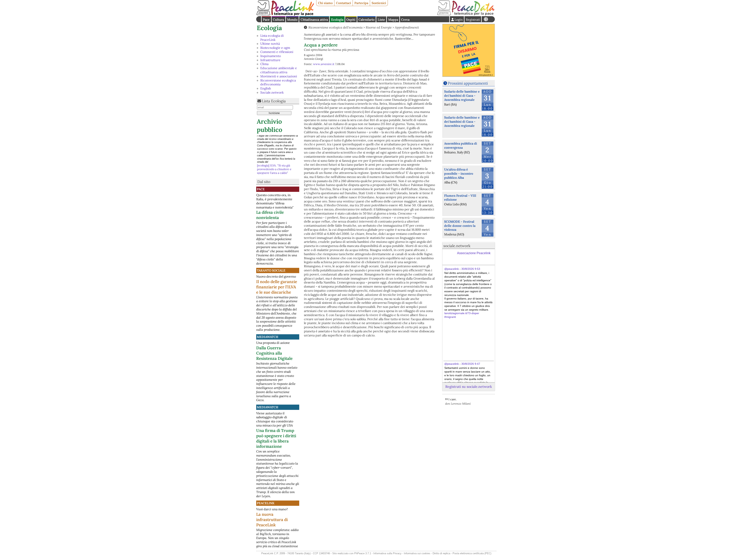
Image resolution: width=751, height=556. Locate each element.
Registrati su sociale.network (468, 386)
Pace (266, 19)
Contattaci (343, 3)
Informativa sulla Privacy (387, 553)
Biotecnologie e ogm (275, 48)
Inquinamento (270, 56)
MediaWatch (267, 337)
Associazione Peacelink (473, 253)
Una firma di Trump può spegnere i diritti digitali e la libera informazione (276, 438)
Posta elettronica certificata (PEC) (472, 553)
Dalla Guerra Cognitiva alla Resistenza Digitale (274, 353)
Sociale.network (272, 92)
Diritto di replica (441, 553)
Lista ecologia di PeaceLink (272, 38)
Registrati (473, 19)
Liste (381, 19)
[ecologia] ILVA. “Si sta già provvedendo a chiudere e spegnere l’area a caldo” (274, 140)
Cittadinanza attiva (314, 19)
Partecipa (361, 3)
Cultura (278, 19)
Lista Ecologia (274, 101)
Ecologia (337, 19)
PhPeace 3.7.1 (362, 553)
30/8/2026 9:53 (470, 268)
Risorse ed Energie (379, 27)
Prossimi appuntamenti (468, 83)
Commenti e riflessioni (276, 52)
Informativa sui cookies (417, 553)
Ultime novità (270, 44)
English (265, 88)
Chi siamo (325, 3)
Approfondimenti (407, 27)
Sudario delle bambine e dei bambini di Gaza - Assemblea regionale (462, 95)
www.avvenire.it (323, 64)
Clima (264, 64)
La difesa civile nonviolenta (270, 215)
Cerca (405, 19)
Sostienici (379, 3)
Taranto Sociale (271, 270)
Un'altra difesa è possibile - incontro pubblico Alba (458, 173)
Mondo (292, 19)
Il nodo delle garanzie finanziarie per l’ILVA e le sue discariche (276, 287)
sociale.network (456, 245)
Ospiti (350, 19)
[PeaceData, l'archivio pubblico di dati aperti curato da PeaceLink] (466, 14)
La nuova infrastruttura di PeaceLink (272, 519)
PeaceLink (265, 503)
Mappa (393, 19)
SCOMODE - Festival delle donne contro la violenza (459, 226)
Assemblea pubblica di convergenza (460, 145)
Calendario (366, 19)
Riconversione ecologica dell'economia (278, 82)
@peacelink (451, 268)
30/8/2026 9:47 (470, 363)
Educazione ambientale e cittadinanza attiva (278, 70)
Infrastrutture (270, 60)
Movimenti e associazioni (278, 76)
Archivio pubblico (269, 125)
